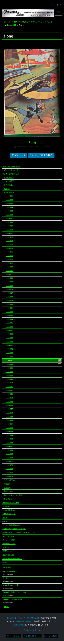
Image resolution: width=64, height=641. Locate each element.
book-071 (9, 461)
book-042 (9, 349)
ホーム (7, 22)
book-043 (9, 353)
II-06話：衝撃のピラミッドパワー (16, 592)
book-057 (9, 409)
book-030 (9, 304)
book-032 (9, 312)
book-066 (9, 442)
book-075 (9, 476)
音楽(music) (8, 491)
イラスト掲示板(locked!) (11, 525)
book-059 (9, 416)
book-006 (9, 214)
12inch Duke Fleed (11, 585)
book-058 (9, 413)
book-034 (9, 319)
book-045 (9, 364)
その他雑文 (6, 506)
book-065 (9, 439)
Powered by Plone (32, 630)
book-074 (9, 472)
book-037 (9, 330)
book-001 (9, 196)
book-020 (9, 267)
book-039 (9, 338)
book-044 (11, 25)
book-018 (9, 259)
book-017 (9, 256)
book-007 (9, 218)
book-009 (9, 226)
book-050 (9, 383)
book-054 (9, 398)
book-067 (9, 446)
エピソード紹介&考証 (10, 170)
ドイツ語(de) (8, 185)
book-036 (9, 326)
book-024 (9, 282)
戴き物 (4, 517)
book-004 (9, 207)
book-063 (9, 431)
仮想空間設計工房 (9, 514)
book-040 (9, 341)
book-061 (9, 424)
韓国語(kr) (7, 484)
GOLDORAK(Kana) (10, 571)
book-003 (9, 203)
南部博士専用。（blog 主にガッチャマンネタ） (19, 532)
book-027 (9, 293)
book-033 (9, 315)
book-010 (9, 229)
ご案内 (6, 578)
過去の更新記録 (8, 555)
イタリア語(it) (9, 177)
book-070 (9, 457)
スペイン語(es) (9, 480)
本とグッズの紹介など (24, 22)
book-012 (9, 237)
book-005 (9, 211)
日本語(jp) (7, 488)
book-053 (9, 394)
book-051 (9, 387)
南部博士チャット (9, 544)
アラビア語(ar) (45, 22)
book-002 (9, 200)
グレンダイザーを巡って (11, 166)
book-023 (9, 278)
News (4, 562)
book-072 (9, 465)
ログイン (56, 4)
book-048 (9, 375)
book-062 (9, 428)
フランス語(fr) (9, 181)
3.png (32, 142)
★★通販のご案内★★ (10, 502)
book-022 (9, 274)
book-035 (9, 323)
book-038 (9, 334)
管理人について (8, 551)
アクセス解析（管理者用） (12, 559)
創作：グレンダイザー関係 (12, 495)
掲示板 (4, 521)
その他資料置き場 (9, 510)
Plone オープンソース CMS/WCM (23, 618)
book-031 (9, 308)
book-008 (9, 222)
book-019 (9, 263)
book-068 (9, 450)
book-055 (9, 401)
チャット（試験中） (9, 540)
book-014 (9, 244)
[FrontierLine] (28, 13)
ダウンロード (18, 155)
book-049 (9, 379)
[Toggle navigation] (58, 13)
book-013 (9, 241)
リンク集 (5, 547)
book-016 (9, 252)
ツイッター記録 (8, 536)
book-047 (9, 372)
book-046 (9, 368)
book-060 (9, 420)
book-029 (9, 300)
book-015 (9, 248)
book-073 (9, 469)
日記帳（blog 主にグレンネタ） (14, 529)
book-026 (9, 289)
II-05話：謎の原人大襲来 (13, 599)
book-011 (9, 233)
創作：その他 (7, 499)
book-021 (9, 271)
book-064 (9, 435)
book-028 (9, 297)
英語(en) (7, 189)
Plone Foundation (23, 621)
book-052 (9, 390)
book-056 (9, 405)
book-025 (9, 286)
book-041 (9, 345)
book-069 (9, 454)
